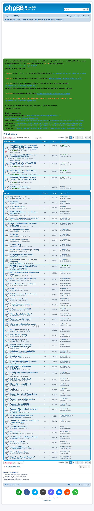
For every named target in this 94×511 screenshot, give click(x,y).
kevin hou (15, 348)
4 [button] (78, 138)
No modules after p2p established (23, 279)
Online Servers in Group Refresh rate (24, 218)
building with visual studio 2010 (22, 351)
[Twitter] (35, 492)
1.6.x (35, 174)
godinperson (16, 246)
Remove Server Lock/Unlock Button (23, 394)
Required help (15, 356)
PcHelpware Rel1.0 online (20, 187)
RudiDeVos (15, 174)
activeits (14, 412)
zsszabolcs (15, 405)
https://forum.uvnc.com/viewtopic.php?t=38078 (53, 93)
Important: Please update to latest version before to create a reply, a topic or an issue (23, 179)
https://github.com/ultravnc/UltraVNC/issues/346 (21, 118)
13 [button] (86, 138)
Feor (13, 310)
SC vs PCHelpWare (17, 207)
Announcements (15, 152)
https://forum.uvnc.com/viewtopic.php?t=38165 (31, 123)
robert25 (64, 436)
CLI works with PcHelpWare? (21, 314)
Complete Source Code (19, 452)
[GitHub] (43, 492)
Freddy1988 (15, 458)
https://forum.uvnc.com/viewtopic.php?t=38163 (43, 115)
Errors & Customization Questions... (24, 361)
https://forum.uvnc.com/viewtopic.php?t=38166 (31, 126)
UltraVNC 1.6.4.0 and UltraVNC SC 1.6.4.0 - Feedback (23, 172)
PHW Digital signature (18, 340)
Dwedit (64, 259)
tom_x (64, 356)
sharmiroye (65, 451)
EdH (13, 285)
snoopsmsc (15, 280)
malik (13, 295)
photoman (15, 424)
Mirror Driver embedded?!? (20, 384)
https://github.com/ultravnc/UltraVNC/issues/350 (67, 128)
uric (13, 300)
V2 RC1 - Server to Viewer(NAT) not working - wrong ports (23, 267)
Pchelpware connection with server (23, 294)
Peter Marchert (16, 198)
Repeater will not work (18, 197)
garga (63, 404)
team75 (14, 453)
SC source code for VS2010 (20, 309)
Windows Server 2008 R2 (19, 404)
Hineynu (14, 380)
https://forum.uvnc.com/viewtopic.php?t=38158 (69, 73)
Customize (14, 202)
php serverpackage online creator (23, 324)
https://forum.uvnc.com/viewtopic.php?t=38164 (32, 121)
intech (14, 443)
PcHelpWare (10, 134)
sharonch (15, 315)
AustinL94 (15, 331)
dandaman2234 (16, 417)
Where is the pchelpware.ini (20, 319)
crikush (14, 353)
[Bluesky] (59, 492)
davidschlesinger (17, 448)
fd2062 (14, 400)
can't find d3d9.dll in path (20, 447)
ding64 (64, 389)
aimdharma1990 (17, 226)
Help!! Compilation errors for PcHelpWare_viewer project (21, 346)
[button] (66, 137)
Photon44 (15, 369)
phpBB (40, 498)
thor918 (14, 325)
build (13, 203)
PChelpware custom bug (19, 330)
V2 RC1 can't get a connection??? (23, 284)
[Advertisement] (48, 40)
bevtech (14, 438)
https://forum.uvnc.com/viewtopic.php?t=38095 (21, 66)
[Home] (14, 8)
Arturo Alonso (66, 446)
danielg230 (15, 220)
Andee (64, 324)
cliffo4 (14, 290)
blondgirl (14, 428)
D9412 (64, 372)
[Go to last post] (68, 145)
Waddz (64, 288)
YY (63, 186)
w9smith (14, 251)
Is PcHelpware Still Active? (20, 379)
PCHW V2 (14, 235)
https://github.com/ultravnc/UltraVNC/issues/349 (65, 126)
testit (13, 208)
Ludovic (15, 150)
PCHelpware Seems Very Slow (21, 415)
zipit (13, 336)
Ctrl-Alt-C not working (18, 335)
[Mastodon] (51, 492)
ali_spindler (65, 293)
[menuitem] (16, 15)
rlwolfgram (15, 363)
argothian (15, 358)
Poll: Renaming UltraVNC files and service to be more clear (23, 156)
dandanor (15, 390)
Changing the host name (19, 230)
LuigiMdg (15, 241)
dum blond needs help (19, 427)
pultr (13, 385)
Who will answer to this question (22, 399)
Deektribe (15, 231)
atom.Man (15, 305)
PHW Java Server (16, 289)
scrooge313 (15, 395)
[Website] (19, 492)
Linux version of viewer (19, 299)
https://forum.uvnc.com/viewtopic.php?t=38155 (65, 78)
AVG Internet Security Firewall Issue (24, 437)
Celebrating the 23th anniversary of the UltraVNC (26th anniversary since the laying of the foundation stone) (24, 147)
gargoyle (14, 256)
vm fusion (14, 389)
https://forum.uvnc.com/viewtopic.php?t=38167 (33, 128)
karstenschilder (16, 263)
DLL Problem (15, 432)
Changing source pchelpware (21, 255)
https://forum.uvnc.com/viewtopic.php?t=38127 (21, 86)
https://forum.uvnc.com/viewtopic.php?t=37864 (21, 101)
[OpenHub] (75, 492)
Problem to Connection (19, 240)
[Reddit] (67, 492)
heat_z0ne (65, 196)
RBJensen (65, 431)
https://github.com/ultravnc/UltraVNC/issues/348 (65, 123)
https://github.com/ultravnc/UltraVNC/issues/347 (67, 121)
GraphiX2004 (16, 276)
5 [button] (81, 138)
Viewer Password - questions (21, 304)
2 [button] (73, 138)
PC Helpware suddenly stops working (24, 250)
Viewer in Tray (15, 245)
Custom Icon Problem (18, 442)
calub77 (14, 341)
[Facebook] (27, 492)
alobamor (64, 298)
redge (14, 376)
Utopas (14, 269)
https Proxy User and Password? (22, 457)
